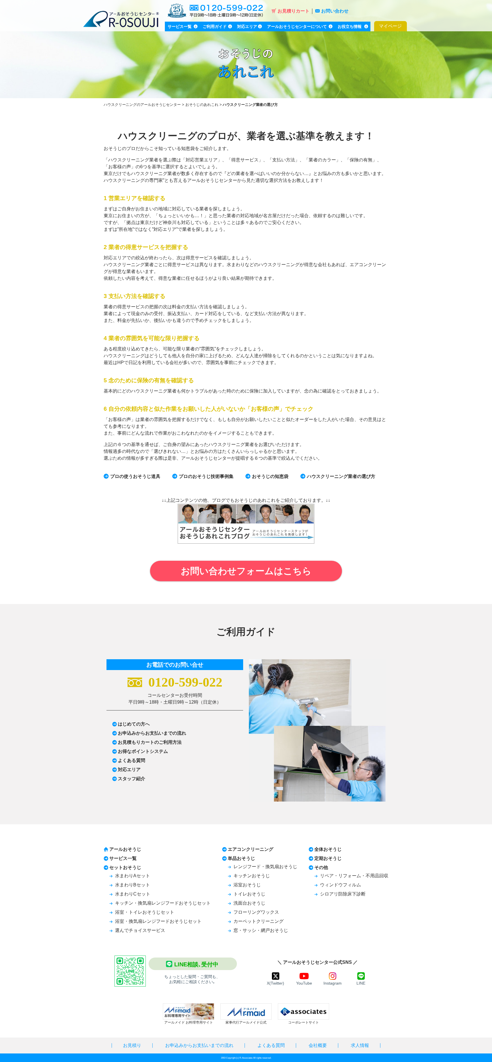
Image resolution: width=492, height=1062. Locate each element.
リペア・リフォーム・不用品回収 (354, 875)
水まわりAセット (132, 875)
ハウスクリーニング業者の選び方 (341, 476)
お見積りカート (293, 11)
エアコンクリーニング (250, 849)
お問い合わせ (334, 11)
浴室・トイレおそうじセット (144, 912)
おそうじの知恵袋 (270, 476)
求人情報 (360, 1045)
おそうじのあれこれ (201, 104)
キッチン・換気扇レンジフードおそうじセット (163, 903)
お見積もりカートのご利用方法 (150, 742)
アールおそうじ (125, 849)
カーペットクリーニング (258, 921)
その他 (321, 867)
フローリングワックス (256, 912)
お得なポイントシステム (143, 751)
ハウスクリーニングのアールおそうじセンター (142, 104)
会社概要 (318, 1045)
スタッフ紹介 (131, 778)
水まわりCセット (132, 893)
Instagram (332, 983)
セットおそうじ (125, 867)
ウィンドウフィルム (340, 884)
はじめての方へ (134, 724)
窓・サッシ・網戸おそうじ (260, 930)
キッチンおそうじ (251, 875)
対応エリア (129, 769)
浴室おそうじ (247, 884)
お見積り (132, 1045)
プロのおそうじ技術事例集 (206, 476)
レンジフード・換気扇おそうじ (265, 866)
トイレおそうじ (249, 893)
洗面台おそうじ (249, 903)
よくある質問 (131, 760)
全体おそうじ (328, 849)
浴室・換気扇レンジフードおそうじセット (158, 921)
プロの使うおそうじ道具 (135, 476)
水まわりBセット (132, 884)
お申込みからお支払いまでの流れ (152, 733)
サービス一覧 (123, 858)
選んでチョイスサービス (140, 930)
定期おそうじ (328, 858)
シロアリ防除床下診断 (343, 893)
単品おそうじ (241, 858)
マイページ (390, 26)
